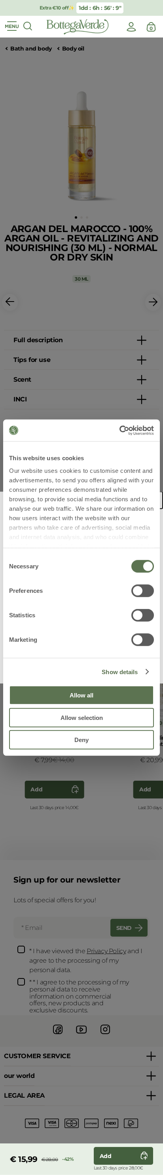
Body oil (73, 48)
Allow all (81, 695)
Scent (22, 379)
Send (124, 927)
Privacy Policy (106, 951)
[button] (76, 217)
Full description (38, 340)
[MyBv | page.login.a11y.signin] (131, 27)
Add (36, 789)
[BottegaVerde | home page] (77, 27)
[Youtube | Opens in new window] (81, 1035)
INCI (20, 399)
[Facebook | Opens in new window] (58, 1035)
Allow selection (82, 717)
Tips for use (31, 360)
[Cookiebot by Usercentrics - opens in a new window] (119, 430)
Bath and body (31, 48)
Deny (81, 739)
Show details (120, 671)
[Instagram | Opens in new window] (105, 1035)
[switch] (142, 591)
